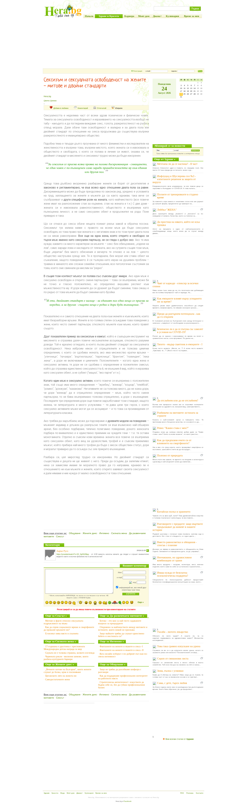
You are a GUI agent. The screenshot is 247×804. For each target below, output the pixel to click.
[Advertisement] (123, 43)
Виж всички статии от (180, 739)
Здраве (47, 793)
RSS (182, 793)
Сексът (60, 536)
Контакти (199, 793)
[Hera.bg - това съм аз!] (63, 17)
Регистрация (137, 71)
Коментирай (83, 108)
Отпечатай (101, 108)
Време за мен (101, 793)
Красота (55, 793)
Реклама (189, 793)
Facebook (127, 801)
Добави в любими (60, 108)
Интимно (104, 533)
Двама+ (79, 793)
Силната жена (119, 533)
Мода (62, 793)
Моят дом (70, 793)
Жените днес (90, 533)
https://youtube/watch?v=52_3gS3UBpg (72, 554)
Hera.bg (47, 96)
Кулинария (89, 793)
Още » (141, 602)
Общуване (74, 533)
